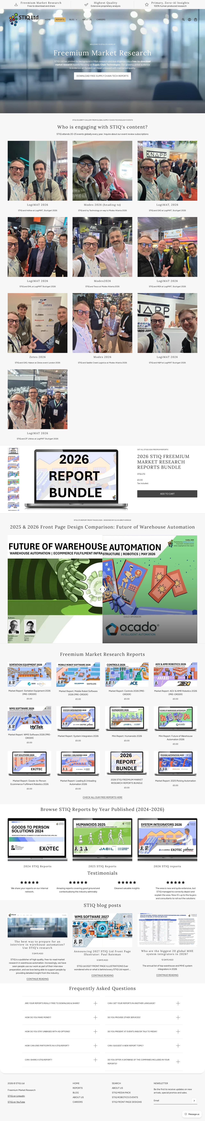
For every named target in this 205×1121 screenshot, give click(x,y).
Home (76, 1083)
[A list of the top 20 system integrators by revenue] (167, 930)
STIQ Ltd (141, 474)
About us (117, 1088)
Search (116, 1083)
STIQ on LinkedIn (16, 1096)
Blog (76, 1092)
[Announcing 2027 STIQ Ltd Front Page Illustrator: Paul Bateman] (102, 930)
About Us (78, 1097)
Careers (78, 1102)
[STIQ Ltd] (24, 20)
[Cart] (195, 19)
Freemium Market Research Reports (102, 654)
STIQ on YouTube (16, 1102)
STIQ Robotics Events (125, 1097)
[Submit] (194, 1100)
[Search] (183, 19)
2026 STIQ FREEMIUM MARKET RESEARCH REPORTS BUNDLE (163, 462)
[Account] (189, 19)
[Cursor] (102, 589)
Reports (78, 1088)
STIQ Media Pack (121, 1092)
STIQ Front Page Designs (127, 1102)
